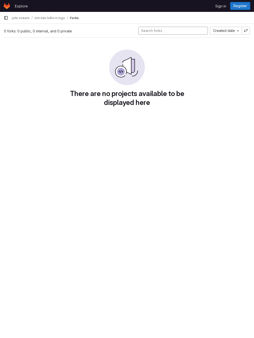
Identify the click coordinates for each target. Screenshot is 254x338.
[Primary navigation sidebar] (6, 18)
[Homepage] (7, 6)
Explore (21, 6)
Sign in (220, 6)
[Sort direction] (246, 31)
